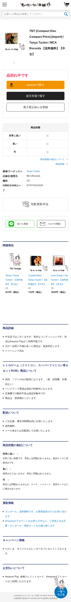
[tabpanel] (14, 39)
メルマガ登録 (53, 224)
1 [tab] (14, 63)
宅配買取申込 (40, 204)
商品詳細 (60, 164)
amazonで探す (35, 84)
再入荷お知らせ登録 (35, 107)
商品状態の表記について (52, 159)
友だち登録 (22, 224)
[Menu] (4, 4)
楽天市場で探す (35, 95)
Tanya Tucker (33, 171)
